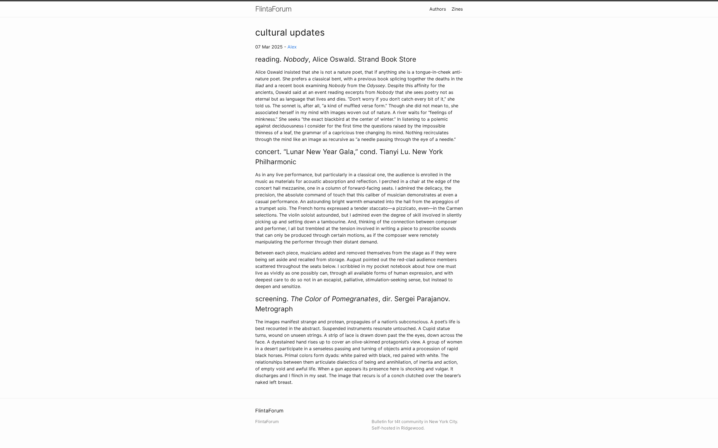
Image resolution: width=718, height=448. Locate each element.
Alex (292, 47)
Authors (437, 9)
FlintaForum (273, 8)
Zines (457, 9)
